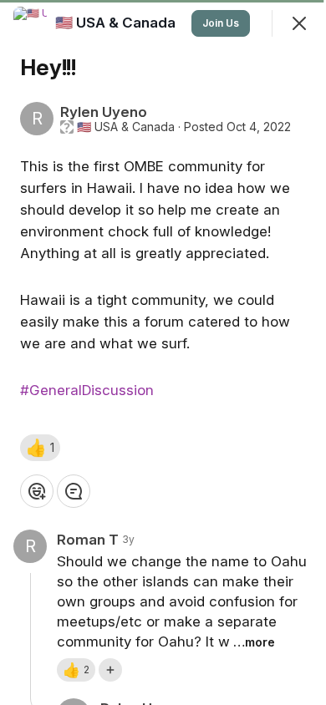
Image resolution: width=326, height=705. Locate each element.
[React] (37, 491)
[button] (40, 447)
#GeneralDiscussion (87, 390)
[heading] (117, 23)
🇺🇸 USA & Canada (126, 127)
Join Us (220, 23)
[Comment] (73, 491)
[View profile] (30, 23)
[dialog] (163, 352)
